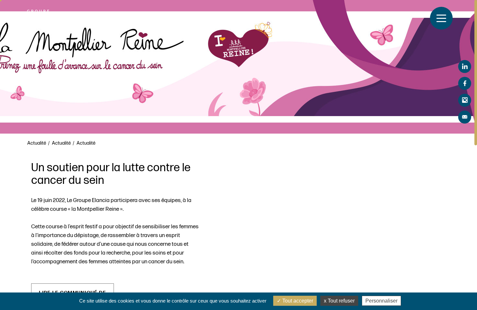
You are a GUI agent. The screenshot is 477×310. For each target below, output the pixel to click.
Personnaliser (381, 301)
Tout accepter (297, 301)
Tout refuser (340, 301)
